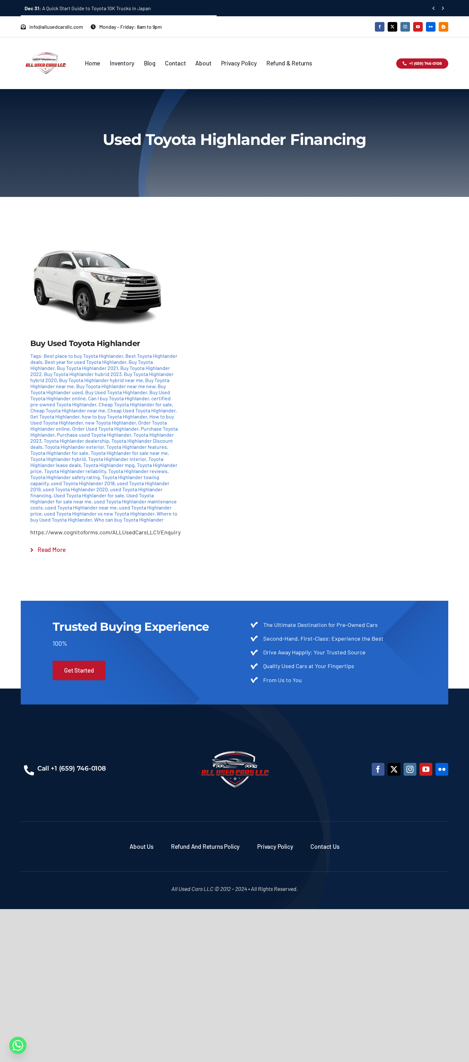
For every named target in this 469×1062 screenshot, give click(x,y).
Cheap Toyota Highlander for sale (135, 404)
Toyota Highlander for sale (59, 453)
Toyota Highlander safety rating (65, 477)
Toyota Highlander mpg (109, 465)
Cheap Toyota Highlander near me (67, 410)
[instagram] (405, 27)
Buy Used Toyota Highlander (116, 392)
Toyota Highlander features (136, 447)
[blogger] (443, 27)
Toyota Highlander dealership (76, 441)
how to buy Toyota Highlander (114, 416)
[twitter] (392, 27)
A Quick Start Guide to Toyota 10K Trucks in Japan (88, 8)
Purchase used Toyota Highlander (94, 435)
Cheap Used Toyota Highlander (141, 410)
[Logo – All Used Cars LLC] (45, 46)
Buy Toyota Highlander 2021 (87, 368)
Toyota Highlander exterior (74, 447)
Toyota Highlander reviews (138, 471)
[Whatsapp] (17, 1045)
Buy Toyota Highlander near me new (115, 386)
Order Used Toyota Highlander (105, 429)
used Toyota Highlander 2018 (83, 483)
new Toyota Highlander (110, 422)
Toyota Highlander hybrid (58, 459)
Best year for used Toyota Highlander (85, 362)
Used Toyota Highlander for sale (89, 495)
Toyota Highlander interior (117, 459)
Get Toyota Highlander (54, 416)
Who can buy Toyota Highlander (129, 519)
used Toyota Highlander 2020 (75, 489)
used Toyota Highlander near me (81, 507)
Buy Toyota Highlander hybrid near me (101, 380)
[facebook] (379, 27)
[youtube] (418, 27)
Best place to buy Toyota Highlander (83, 356)
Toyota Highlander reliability (75, 471)
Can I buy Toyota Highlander (118, 398)
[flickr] (430, 27)
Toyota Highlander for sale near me (129, 453)
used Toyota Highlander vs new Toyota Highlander (99, 513)
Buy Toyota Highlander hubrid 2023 (83, 374)
